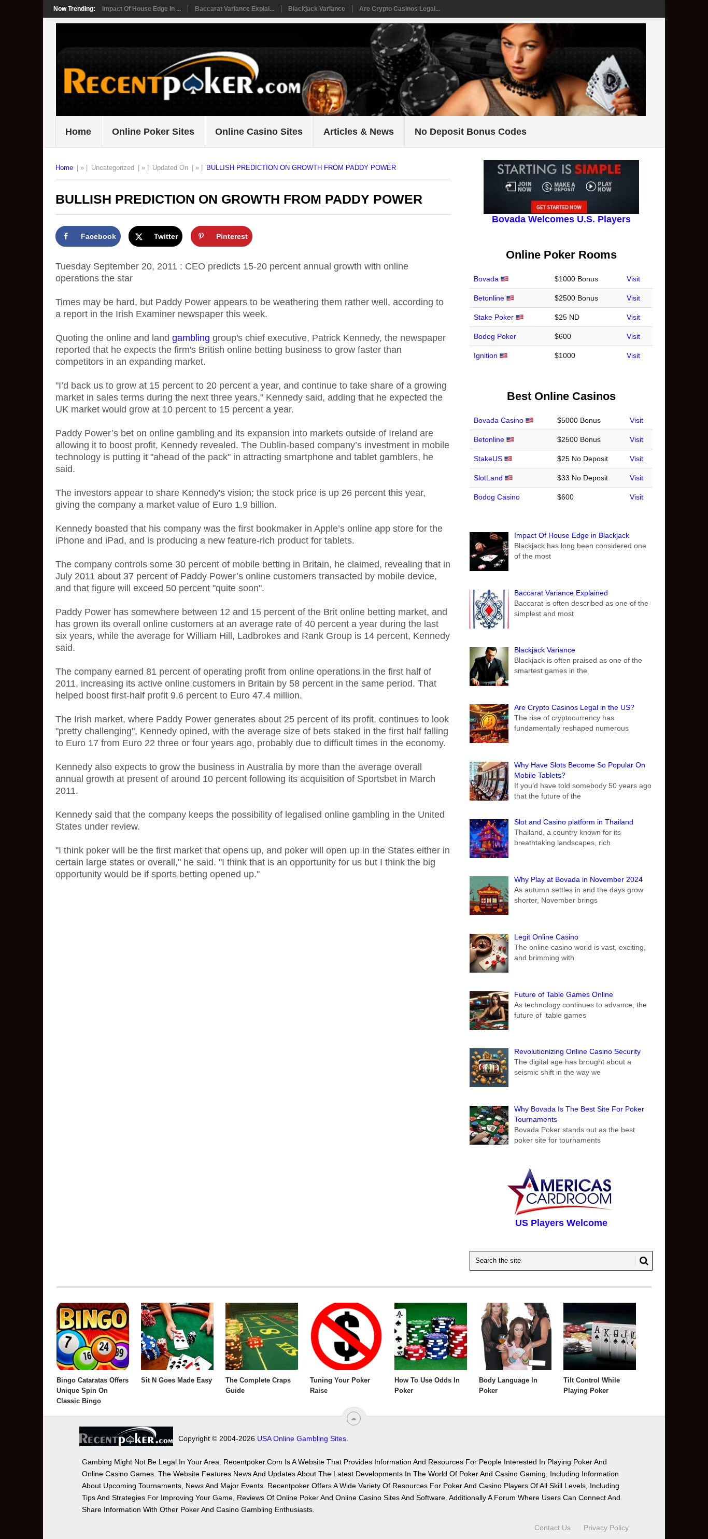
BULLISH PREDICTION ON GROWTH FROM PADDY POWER (301, 168)
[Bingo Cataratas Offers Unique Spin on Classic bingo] (92, 1336)
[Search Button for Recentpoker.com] (641, 1261)
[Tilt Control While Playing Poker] (599, 1336)
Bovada (486, 279)
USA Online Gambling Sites (301, 1438)
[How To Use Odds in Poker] (430, 1336)
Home (78, 131)
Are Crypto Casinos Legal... (399, 8)
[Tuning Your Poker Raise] (346, 1336)
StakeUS (488, 458)
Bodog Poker (495, 336)
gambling (191, 338)
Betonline (489, 298)
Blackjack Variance (316, 8)
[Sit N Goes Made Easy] (177, 1336)
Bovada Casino (498, 420)
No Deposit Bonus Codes (471, 131)
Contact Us (552, 1527)
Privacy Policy (606, 1527)
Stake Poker (494, 317)
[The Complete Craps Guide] (261, 1336)
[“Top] (354, 1419)
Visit (633, 279)
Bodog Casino (497, 497)
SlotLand (488, 478)
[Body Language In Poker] (515, 1336)
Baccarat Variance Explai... (234, 8)
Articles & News (358, 131)
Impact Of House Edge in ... (141, 8)
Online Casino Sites (259, 131)
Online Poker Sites (153, 131)
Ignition (486, 355)
